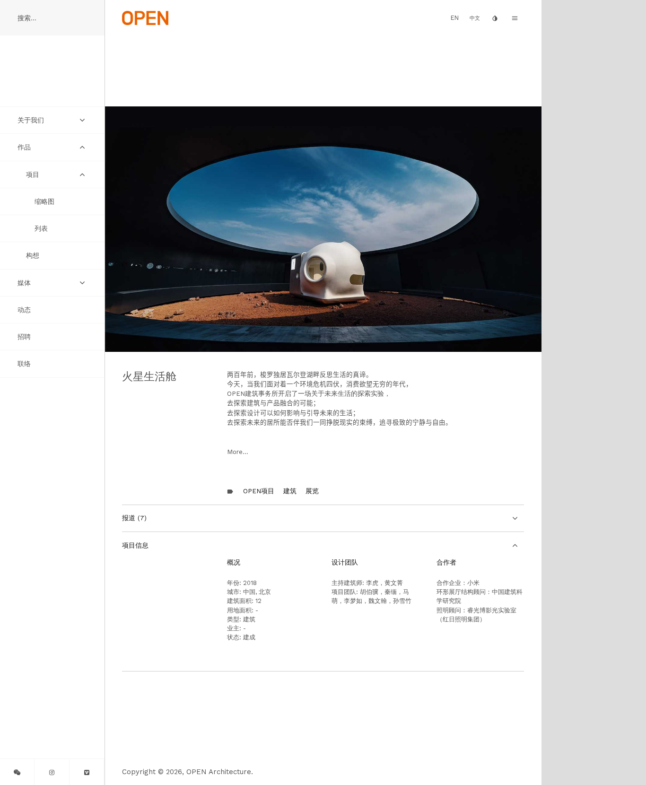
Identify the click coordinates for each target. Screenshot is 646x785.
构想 (32, 255)
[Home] (145, 17)
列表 (41, 228)
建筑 (290, 491)
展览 (312, 491)
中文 (475, 18)
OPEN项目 (258, 491)
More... (237, 451)
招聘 (24, 336)
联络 (24, 363)
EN (455, 17)
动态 (24, 310)
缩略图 (44, 201)
